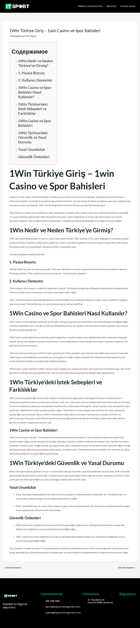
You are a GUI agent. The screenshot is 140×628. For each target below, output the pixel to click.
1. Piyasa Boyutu (31, 73)
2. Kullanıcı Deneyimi (35, 80)
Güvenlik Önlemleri (33, 157)
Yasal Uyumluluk (31, 149)
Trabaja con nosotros (90, 6)
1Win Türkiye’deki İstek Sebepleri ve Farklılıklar (33, 109)
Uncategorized (18, 36)
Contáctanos (127, 6)
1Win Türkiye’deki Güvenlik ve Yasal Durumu (33, 137)
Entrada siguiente (127, 567)
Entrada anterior (12, 567)
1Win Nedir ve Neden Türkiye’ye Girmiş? (35, 63)
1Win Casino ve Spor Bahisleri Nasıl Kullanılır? (34, 92)
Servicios (111, 6)
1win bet (104, 238)
